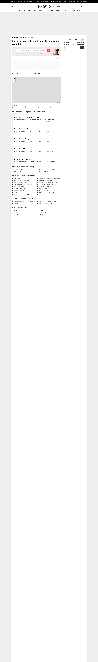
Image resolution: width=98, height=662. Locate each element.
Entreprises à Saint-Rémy (45, 190)
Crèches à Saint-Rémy (19, 188)
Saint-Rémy (17, 178)
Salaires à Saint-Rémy (19, 190)
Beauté (20, 1)
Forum (85, 1)
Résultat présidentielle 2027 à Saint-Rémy (24, 201)
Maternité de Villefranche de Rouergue (27, 117)
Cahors (42, 54)
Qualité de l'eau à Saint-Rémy (21, 180)
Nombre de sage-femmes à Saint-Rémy (49, 182)
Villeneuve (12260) (43, 172)
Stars (65, 1)
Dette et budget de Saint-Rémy (22, 194)
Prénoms (66, 10)
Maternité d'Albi (20, 149)
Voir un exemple (80, 42)
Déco (34, 1)
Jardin (38, 1)
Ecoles (15, 212)
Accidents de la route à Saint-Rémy (48, 184)
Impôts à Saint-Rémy (19, 192)
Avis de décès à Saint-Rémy (21, 182)
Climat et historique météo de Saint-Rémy (49, 178)
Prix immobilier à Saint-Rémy (46, 192)
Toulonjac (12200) (18, 170)
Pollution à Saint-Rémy (44, 188)
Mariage (47, 1)
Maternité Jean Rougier (22, 139)
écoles (58, 10)
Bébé (34, 10)
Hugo (81, 1)
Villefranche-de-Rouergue (26, 54)
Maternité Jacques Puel (22, 129)
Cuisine (24, 1)
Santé (56, 1)
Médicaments (42, 212)
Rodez (36, 54)
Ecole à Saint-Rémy (19, 186)
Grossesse (27, 10)
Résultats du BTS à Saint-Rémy (46, 203)
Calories (41, 210)
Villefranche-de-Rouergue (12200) (47, 170)
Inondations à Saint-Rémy (45, 180)
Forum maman (75, 10)
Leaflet (59, 102)
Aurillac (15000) (51, 161)
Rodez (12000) (50, 131)
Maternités (18, 37)
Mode (15, 1)
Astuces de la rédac (70, 44)
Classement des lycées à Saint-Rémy (23, 184)
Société (61, 1)
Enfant (41, 10)
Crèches (16, 214)
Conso (20, 10)
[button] (14, 78)
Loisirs (70, 1)
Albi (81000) (50, 151)
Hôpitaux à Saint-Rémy (44, 194)
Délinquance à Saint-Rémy (45, 186)
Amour (42, 1)
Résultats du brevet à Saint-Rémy (47, 201)
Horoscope (76, 1)
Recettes (29, 1)
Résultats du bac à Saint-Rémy (21, 203)
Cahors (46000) (50, 141)
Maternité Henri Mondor (22, 159)
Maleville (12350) (18, 172)
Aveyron (24, 37)
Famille (52, 1)
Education (49, 10)
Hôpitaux (41, 214)
